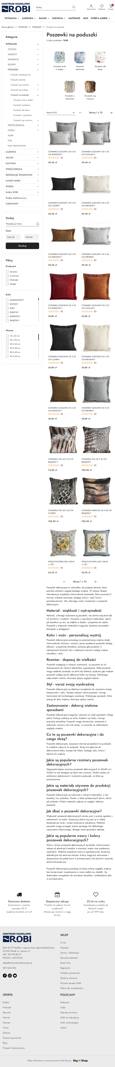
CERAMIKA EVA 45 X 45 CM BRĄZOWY (60, 460)
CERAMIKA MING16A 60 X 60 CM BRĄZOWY (97, 512)
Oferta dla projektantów (71, 988)
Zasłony (6, 1032)
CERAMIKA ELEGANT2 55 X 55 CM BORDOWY (62, 307)
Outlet (63, 1027)
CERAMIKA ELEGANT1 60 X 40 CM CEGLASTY (95, 153)
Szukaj (23, 245)
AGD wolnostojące (69, 1022)
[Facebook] (5, 976)
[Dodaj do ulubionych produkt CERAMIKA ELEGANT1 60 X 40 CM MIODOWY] (75, 224)
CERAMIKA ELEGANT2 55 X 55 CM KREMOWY (95, 358)
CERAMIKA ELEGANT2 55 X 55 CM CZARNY (62, 358)
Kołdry (6, 1002)
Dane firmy (65, 962)
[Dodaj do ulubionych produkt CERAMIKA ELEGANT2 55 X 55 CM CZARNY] (75, 326)
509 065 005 (9, 968)
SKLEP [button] (64, 935)
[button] (12, 18)
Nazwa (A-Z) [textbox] (52, 112)
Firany (6, 1027)
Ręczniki (7, 1012)
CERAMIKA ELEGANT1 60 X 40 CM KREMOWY (95, 204)
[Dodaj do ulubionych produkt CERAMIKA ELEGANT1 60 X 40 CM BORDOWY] (75, 121)
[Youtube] (15, 976)
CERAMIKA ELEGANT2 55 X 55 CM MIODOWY (62, 409)
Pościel (6, 1017)
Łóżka (63, 1007)
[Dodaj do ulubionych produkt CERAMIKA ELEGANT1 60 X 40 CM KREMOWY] (108, 172)
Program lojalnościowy (14, 1048)
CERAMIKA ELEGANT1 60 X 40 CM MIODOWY (62, 255)
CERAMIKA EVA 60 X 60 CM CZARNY (60, 512)
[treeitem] (22, 44)
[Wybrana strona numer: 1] (96, 113)
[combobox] (61, 112)
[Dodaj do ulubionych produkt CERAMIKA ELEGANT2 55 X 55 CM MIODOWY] (75, 377)
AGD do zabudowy (69, 1017)
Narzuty (6, 1022)
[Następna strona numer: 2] (111, 113)
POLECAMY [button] (67, 995)
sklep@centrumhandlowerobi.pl (17, 962)
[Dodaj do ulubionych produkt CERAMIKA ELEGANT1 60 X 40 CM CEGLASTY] (108, 121)
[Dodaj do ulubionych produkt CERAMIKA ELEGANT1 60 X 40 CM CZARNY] (75, 172)
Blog (5, 1042)
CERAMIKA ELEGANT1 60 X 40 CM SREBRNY (95, 255)
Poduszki (7, 1007)
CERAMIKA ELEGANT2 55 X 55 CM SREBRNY (95, 409)
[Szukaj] (37, 224)
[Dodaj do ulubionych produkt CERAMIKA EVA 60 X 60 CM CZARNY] (75, 480)
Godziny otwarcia (68, 978)
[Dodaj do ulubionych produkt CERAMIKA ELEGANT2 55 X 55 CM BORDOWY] (75, 275)
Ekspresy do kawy (68, 1012)
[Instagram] (10, 976)
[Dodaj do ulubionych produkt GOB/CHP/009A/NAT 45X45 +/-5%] (75, 531)
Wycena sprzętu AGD (70, 983)
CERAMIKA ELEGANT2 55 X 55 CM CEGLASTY (95, 307)
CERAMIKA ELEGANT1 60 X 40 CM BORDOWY (62, 153)
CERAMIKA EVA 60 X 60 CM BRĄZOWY (94, 460)
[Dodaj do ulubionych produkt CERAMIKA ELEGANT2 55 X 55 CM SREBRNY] (108, 377)
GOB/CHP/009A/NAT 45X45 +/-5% (61, 563)
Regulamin (65, 968)
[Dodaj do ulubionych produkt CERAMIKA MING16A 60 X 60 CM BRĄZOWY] (108, 480)
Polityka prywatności (70, 973)
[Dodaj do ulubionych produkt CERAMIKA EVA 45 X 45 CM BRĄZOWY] (75, 428)
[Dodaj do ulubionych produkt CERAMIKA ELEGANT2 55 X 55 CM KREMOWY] (108, 326)
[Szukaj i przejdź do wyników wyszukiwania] (74, 7)
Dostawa (64, 947)
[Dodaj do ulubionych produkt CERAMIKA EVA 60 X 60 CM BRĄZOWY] (108, 428)
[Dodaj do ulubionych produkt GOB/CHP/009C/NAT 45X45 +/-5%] (108, 531)
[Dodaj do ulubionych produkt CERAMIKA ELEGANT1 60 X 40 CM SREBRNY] (108, 224)
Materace (64, 1002)
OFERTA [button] (8, 995)
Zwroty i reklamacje (69, 952)
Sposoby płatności (69, 957)
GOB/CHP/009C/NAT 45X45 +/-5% (95, 563)
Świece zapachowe (12, 1037)
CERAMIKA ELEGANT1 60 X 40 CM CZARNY (62, 204)
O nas (63, 942)
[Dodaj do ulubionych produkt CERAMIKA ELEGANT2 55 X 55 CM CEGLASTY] (108, 275)
